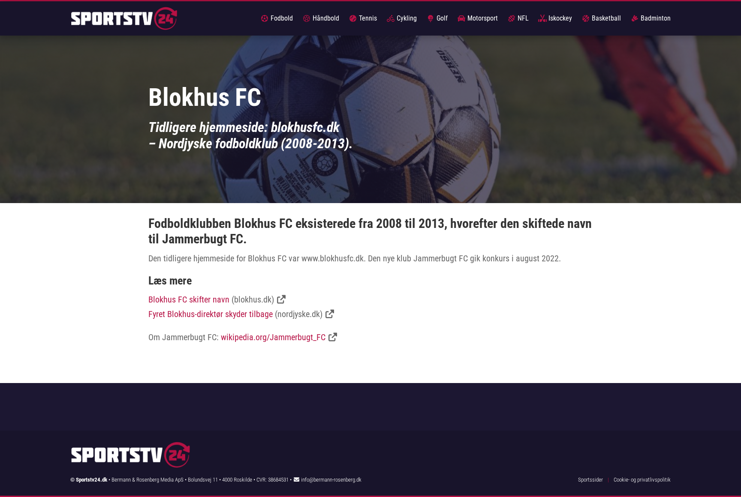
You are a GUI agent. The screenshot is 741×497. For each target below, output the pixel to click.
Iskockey (559, 18)
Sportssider (590, 479)
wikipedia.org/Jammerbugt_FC (273, 337)
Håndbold (325, 18)
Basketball (605, 18)
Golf (441, 18)
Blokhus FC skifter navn (188, 299)
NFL (522, 18)
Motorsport (482, 18)
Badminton (655, 18)
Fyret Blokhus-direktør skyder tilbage (210, 314)
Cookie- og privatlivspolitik (642, 479)
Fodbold (281, 18)
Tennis (367, 18)
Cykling (406, 18)
